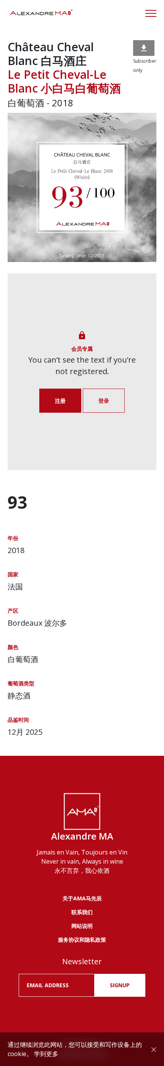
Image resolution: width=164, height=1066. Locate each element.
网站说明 (82, 925)
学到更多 (46, 1054)
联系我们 (82, 912)
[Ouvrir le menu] (150, 13)
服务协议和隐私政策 (82, 939)
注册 (60, 400)
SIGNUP (120, 985)
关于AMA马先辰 (82, 898)
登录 (103, 400)
